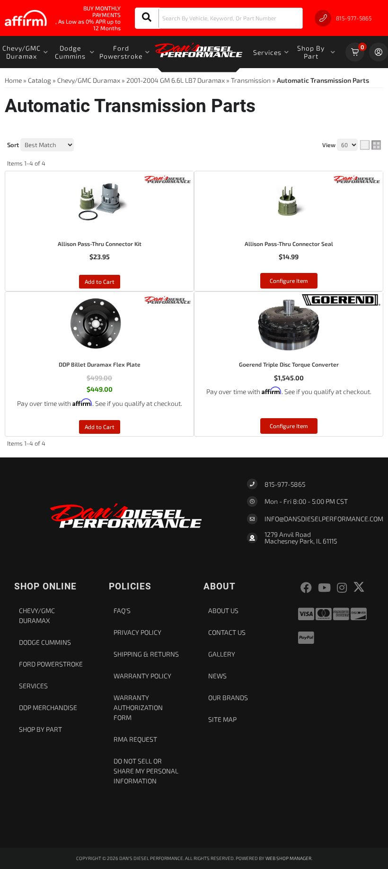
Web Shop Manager (288, 858)
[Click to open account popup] (378, 52)
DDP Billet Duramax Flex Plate (100, 364)
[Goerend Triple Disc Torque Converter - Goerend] (341, 299)
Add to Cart (100, 281)
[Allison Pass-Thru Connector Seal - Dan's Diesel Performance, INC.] (356, 178)
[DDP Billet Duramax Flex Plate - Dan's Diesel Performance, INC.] (167, 299)
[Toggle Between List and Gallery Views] (370, 145)
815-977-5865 (285, 484)
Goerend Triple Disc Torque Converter (289, 364)
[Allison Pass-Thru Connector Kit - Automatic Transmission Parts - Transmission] (99, 204)
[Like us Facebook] (306, 588)
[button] (219, 18)
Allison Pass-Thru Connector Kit (99, 243)
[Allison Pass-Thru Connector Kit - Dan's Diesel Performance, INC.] (167, 178)
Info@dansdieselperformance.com (324, 519)
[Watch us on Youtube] (324, 588)
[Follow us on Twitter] (359, 587)
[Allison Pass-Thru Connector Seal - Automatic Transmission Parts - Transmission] (288, 204)
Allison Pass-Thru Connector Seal (289, 243)
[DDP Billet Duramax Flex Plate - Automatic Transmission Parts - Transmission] (99, 325)
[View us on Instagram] (342, 588)
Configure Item (289, 280)
